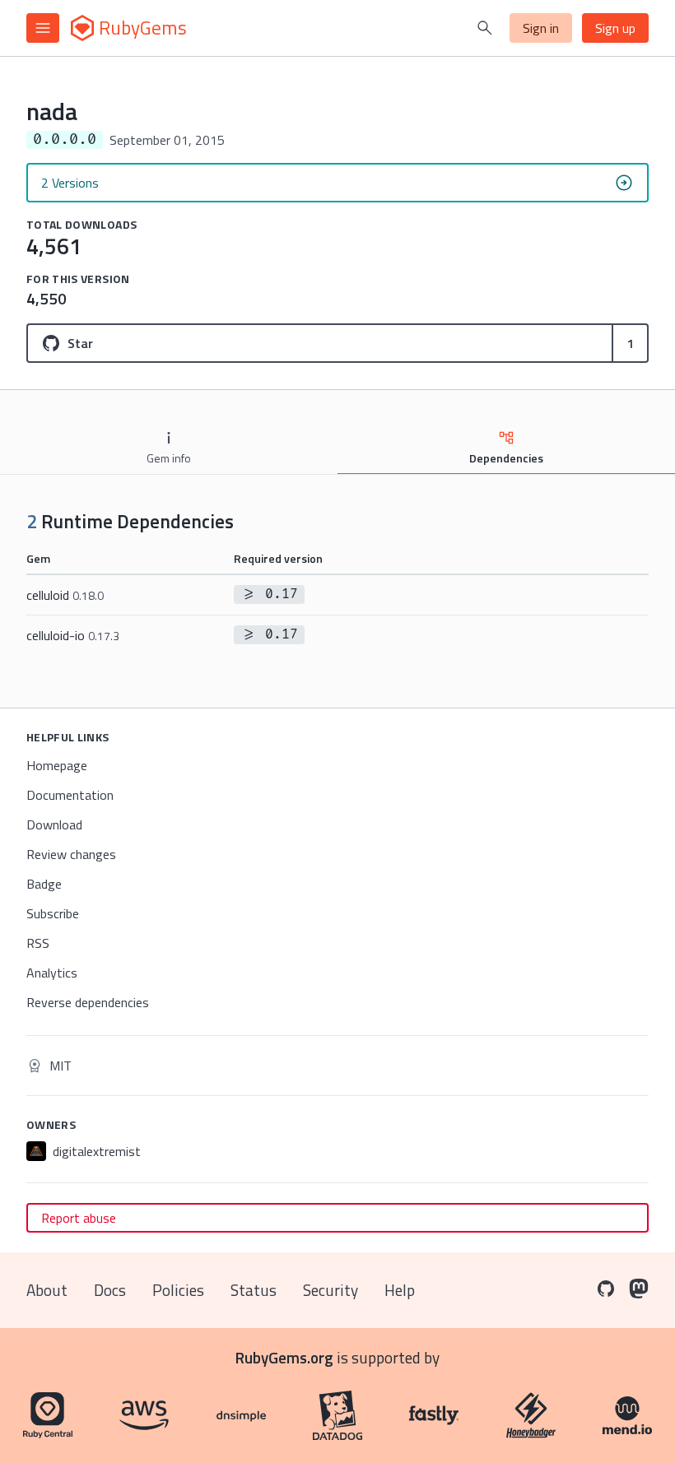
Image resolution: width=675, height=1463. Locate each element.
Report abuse (78, 1218)
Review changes (71, 854)
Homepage (56, 765)
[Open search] (485, 28)
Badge (44, 884)
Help (399, 1290)
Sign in (541, 28)
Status (253, 1290)
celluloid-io (72, 635)
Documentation (70, 795)
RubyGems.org (284, 1357)
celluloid (65, 595)
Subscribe (52, 913)
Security (330, 1290)
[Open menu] (42, 28)
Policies (178, 1290)
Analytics (51, 972)
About (47, 1290)
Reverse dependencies (87, 1002)
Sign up (615, 28)
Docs (110, 1290)
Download (54, 824)
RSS (37, 943)
